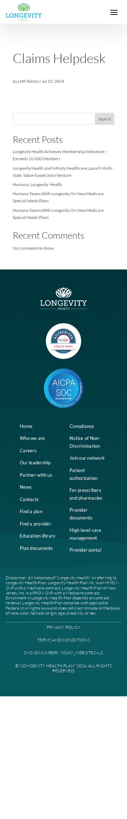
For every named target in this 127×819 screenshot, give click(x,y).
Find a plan (31, 511)
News (26, 487)
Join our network (87, 458)
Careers (28, 450)
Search (104, 119)
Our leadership (35, 462)
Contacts (29, 499)
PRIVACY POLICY (63, 627)
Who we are (32, 438)
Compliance (81, 426)
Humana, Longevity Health (37, 184)
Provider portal (85, 550)
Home (26, 426)
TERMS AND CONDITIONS (63, 640)
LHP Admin (28, 81)
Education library (37, 536)
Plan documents (36, 548)
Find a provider (35, 524)
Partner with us (36, 475)
